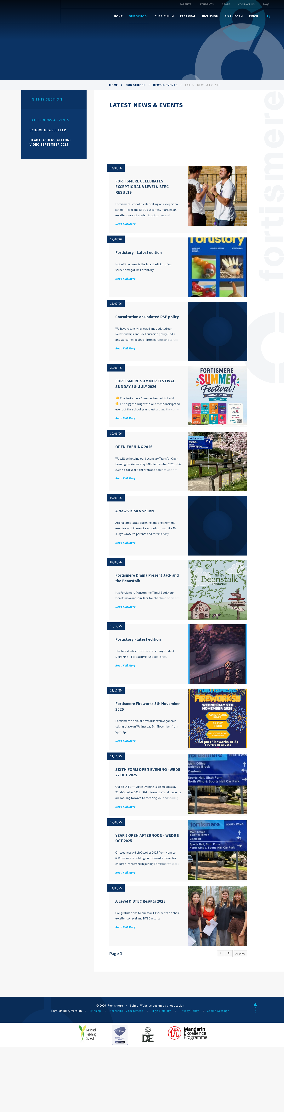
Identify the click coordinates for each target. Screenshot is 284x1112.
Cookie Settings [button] (218, 1011)
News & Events (165, 85)
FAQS (266, 4)
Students (207, 4)
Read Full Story (125, 224)
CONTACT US (246, 4)
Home (113, 85)
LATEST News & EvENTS (202, 85)
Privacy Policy (189, 1011)
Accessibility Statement (126, 1011)
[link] (221, 953)
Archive (240, 953)
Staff (226, 4)
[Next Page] (229, 953)
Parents (185, 4)
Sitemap (95, 1011)
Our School (135, 85)
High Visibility (161, 1011)
